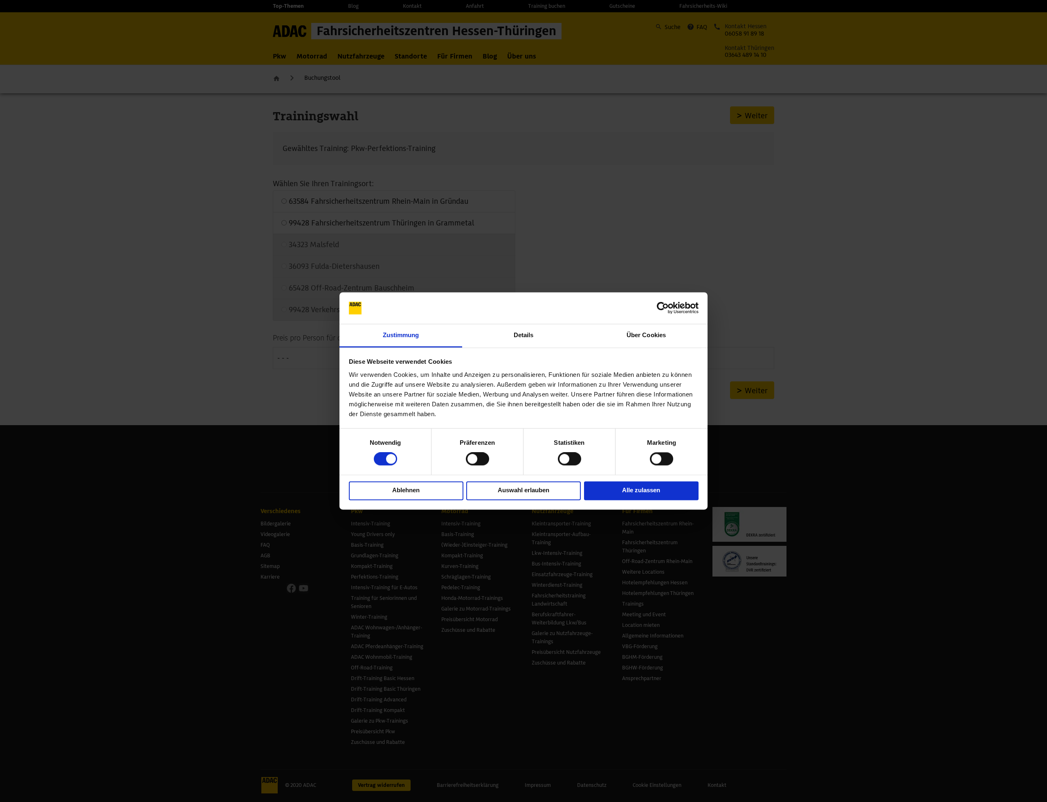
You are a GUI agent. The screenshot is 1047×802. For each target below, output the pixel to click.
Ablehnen (406, 490)
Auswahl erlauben (523, 490)
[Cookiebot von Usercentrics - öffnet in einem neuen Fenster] (663, 308)
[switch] (477, 459)
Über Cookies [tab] (646, 334)
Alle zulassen (641, 490)
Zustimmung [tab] (401, 334)
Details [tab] (524, 334)
